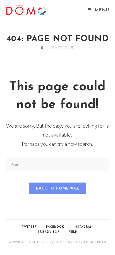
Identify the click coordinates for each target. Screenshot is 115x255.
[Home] (42, 47)
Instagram (83, 227)
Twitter (29, 227)
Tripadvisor (48, 232)
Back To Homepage (57, 188)
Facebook (55, 227)
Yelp (73, 232)
